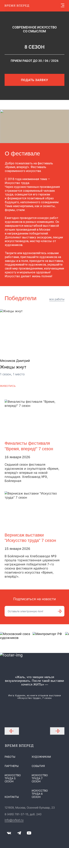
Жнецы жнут (13, 367)
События (38, 766)
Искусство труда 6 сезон (40, 793)
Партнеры (12, 766)
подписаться (60, 611)
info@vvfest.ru (14, 820)
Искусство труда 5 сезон (13, 778)
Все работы (56, 299)
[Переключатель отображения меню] (62, 5)
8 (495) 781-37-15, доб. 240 (23, 814)
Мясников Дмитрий (15, 361)
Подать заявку (34, 80)
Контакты (12, 796)
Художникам (41, 756)
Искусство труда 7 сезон (40, 778)
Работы (10, 756)
